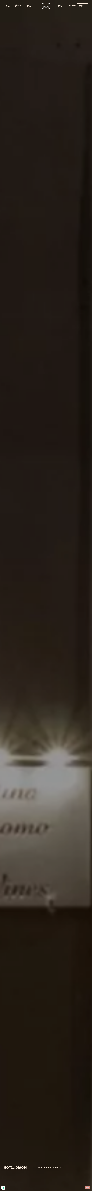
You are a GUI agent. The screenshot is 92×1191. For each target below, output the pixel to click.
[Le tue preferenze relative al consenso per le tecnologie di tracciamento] (3, 1188)
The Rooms (7, 6)
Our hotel (60, 6)
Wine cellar (28, 6)
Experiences (71, 6)
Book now (81, 6)
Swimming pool (17, 6)
